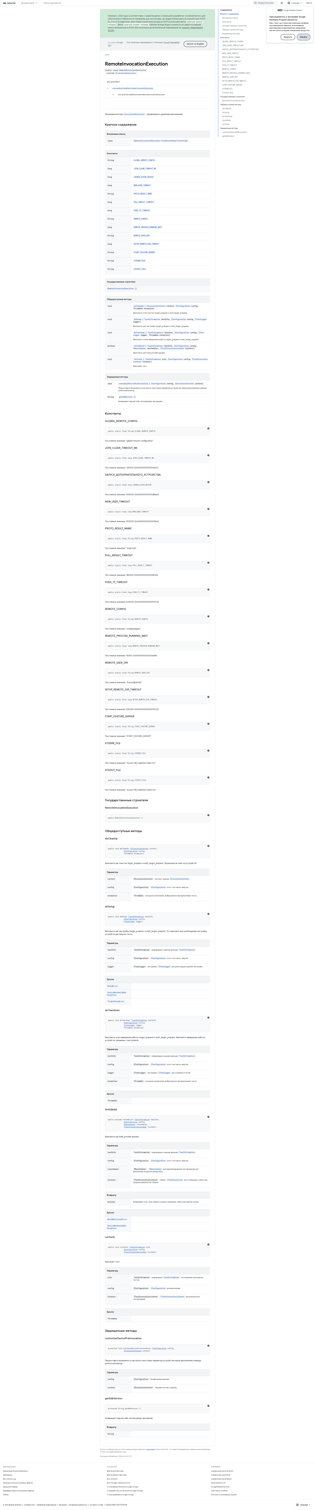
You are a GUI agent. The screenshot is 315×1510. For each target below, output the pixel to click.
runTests (138, 359)
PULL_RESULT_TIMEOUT (144, 202)
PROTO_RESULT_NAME (143, 193)
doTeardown (139, 332)
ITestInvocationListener (172, 348)
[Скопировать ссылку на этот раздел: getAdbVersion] (125, 1398)
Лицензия (63, 1505)
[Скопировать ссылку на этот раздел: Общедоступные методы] (145, 831)
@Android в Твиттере (115, 1471)
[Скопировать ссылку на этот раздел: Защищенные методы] (140, 1331)
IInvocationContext (156, 306)
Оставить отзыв (96, 1505)
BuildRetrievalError (117, 1219)
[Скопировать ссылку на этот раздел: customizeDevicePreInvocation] (144, 1338)
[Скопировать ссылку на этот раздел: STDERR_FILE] (123, 743)
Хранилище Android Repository (15, 1471)
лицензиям (151, 1449)
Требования (7, 1475)
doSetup (137, 319)
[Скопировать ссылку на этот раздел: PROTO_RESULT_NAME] (134, 528)
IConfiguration (183, 306)
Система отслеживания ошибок (224, 1494)
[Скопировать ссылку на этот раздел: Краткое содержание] (139, 124)
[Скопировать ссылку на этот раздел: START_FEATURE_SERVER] (137, 716)
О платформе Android (12, 1505)
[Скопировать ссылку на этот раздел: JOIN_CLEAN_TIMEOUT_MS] (140, 448)
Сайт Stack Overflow (219, 1491)
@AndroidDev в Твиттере (117, 1475)
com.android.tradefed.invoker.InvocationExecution (132, 88)
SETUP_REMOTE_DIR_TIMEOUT (146, 244)
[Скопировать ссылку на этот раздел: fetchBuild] (119, 1109)
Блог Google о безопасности (118, 1483)
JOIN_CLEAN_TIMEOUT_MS (145, 168)
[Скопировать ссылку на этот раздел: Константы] (124, 413)
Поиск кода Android (52, 3)
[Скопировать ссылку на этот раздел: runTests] (118, 1237)
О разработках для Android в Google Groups (125, 1491)
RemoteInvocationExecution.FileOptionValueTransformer (161, 141)
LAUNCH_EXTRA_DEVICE (144, 177)
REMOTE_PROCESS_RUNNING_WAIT (148, 227)
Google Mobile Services (220, 1487)
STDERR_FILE (139, 260)
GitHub (5, 1494)
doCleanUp (139, 306)
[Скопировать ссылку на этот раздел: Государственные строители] (151, 800)
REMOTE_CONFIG (141, 219)
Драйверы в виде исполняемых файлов (18, 1491)
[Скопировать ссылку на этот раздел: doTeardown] (122, 1010)
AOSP (107, 55)
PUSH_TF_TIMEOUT (142, 210)
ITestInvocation (175, 1180)
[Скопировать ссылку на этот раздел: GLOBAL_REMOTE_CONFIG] (140, 421)
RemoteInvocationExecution (121, 288)
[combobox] (265, 3)
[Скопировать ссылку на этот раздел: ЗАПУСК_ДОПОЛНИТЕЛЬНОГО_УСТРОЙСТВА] (163, 475)
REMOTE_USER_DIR (141, 235)
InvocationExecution (125, 73)
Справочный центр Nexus (221, 1479)
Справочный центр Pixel (220, 1475)
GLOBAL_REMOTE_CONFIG (144, 160)
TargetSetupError (116, 1001)
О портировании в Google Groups (120, 1494)
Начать (303, 37)
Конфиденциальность (78, 1505)
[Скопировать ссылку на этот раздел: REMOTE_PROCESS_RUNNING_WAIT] (150, 636)
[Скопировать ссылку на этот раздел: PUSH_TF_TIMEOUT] (130, 582)
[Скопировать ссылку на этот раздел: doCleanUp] (120, 838)
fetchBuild (139, 346)
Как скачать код (9, 1479)
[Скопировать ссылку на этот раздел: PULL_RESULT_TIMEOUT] (135, 555)
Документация (27, 3)
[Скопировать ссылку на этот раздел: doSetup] (117, 906)
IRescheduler (139, 348)
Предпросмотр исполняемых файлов (18, 1483)
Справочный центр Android (222, 1471)
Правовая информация (46, 1505)
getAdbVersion (126, 397)
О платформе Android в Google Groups (122, 1487)
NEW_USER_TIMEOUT (142, 185)
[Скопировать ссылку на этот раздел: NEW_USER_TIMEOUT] (133, 501)
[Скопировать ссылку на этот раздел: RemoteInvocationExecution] (141, 808)
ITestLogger (201, 319)
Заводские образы (10, 1487)
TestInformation (152, 319)
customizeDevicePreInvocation (133, 383)
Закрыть (288, 37)
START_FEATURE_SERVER (144, 252)
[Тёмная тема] (208, 428)
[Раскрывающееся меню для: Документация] (37, 3)
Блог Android (112, 1479)
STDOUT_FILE (140, 269)
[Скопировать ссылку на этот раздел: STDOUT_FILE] (123, 770)
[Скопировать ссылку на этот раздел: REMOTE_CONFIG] (129, 609)
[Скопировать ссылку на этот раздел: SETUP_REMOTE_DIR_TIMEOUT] (144, 689)
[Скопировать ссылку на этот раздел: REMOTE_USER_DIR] (130, 662)
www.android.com (218, 1483)
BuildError (113, 986)
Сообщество (29, 1505)
